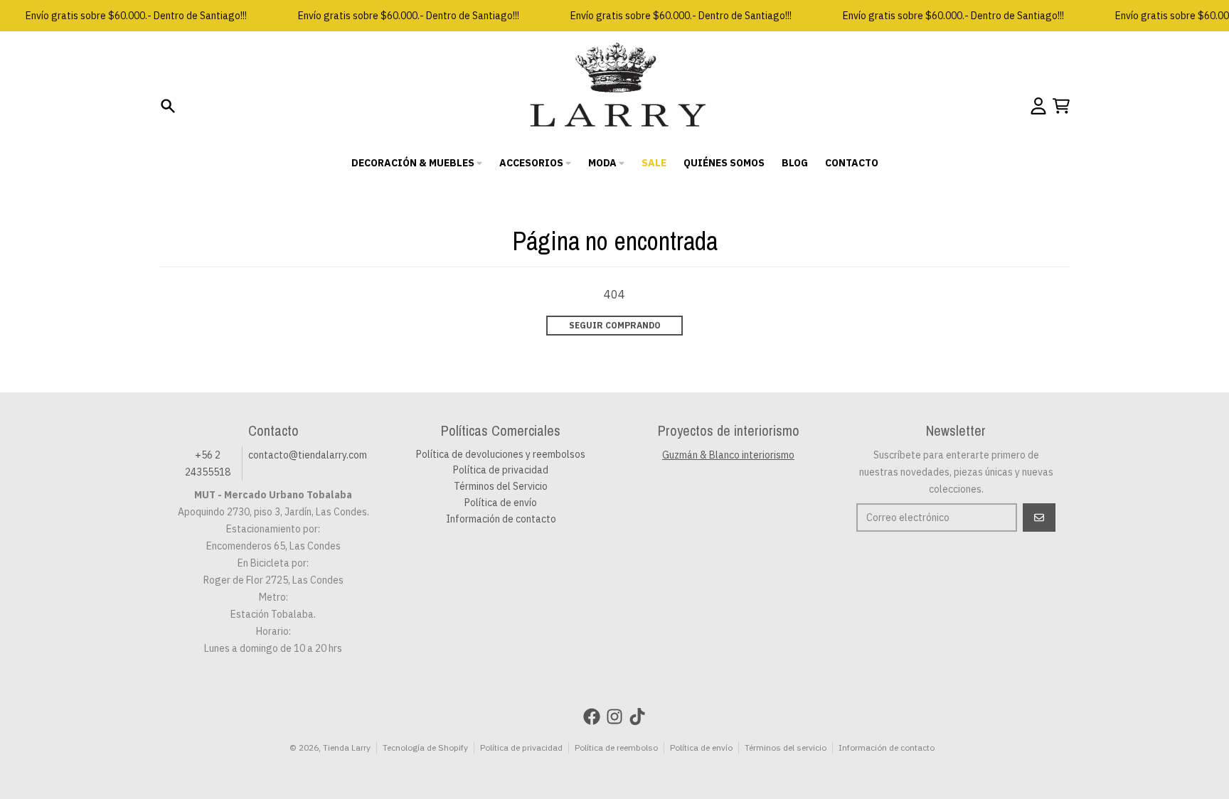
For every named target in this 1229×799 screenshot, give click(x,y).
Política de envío (701, 747)
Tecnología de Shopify (425, 747)
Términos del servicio (785, 747)
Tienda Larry (347, 747)
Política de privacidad (521, 747)
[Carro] (1061, 105)
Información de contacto (887, 747)
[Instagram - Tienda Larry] (614, 716)
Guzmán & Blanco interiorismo (728, 455)
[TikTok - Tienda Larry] (637, 716)
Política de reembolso (616, 747)
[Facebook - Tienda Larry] (591, 716)
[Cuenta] (1038, 105)
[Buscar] (167, 105)
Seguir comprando (615, 325)
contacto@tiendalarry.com (307, 455)
